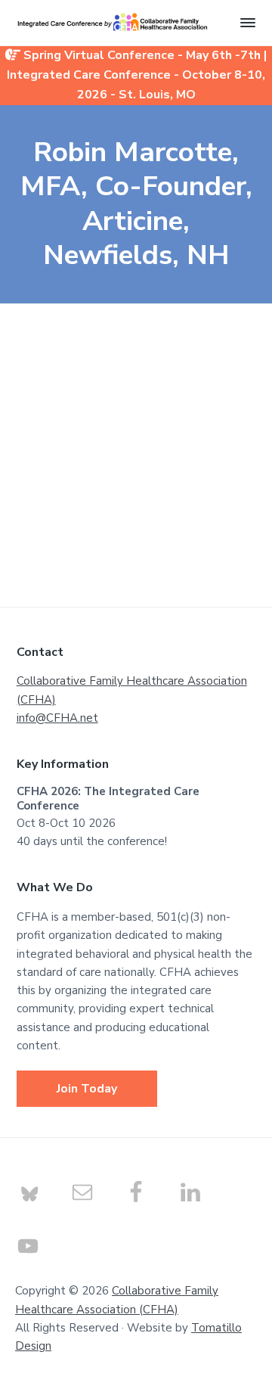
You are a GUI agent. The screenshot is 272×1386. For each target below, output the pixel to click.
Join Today (87, 1088)
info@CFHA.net (57, 718)
